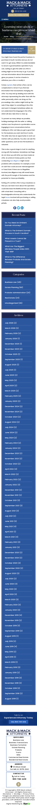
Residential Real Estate (18, 760)
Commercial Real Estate (18, 757)
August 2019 (10, 636)
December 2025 (12, 344)
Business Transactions (18, 743)
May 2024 (9, 437)
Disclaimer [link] (7, 794)
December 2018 (12, 678)
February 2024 (11, 443)
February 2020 (11, 604)
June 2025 (9, 375)
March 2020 (10, 599)
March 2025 (10, 391)
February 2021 (11, 542)
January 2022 (11, 484)
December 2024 (12, 406)
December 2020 (12, 552)
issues (8, 197)
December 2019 (12, 615)
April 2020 (9, 594)
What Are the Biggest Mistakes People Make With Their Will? (17, 249)
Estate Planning (18, 747)
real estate (10, 298)
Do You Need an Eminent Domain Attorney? (16, 224)
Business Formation (18, 745)
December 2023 (12, 453)
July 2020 (9, 578)
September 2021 (12, 505)
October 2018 (11, 688)
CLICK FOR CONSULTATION (18, 15)
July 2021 (9, 516)
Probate (18, 750)
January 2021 (10, 547)
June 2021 (9, 521)
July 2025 (9, 370)
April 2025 (9, 385)
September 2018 (12, 693)
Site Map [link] (17, 794)
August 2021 (10, 511)
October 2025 (11, 354)
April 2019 (9, 657)
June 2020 (9, 584)
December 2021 (12, 490)
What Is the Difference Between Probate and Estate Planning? (18, 259)
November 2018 (11, 683)
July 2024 (9, 427)
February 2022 (11, 479)
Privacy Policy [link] (28, 794)
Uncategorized (11, 303)
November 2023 (12, 458)
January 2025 (11, 401)
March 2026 (10, 328)
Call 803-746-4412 (18, 722)
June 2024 (9, 432)
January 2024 (11, 448)
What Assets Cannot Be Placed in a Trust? (15, 239)
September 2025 (12, 359)
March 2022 (10, 474)
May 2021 (9, 526)
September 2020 (12, 568)
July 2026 (9, 323)
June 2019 (9, 646)
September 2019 (12, 631)
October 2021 (11, 500)
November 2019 (11, 620)
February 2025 (11, 396)
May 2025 (9, 380)
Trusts (18, 752)
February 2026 (11, 333)
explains (10, 85)
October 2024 (11, 417)
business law (17, 51)
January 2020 (11, 610)
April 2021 (9, 531)
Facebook (18, 784)
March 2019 (10, 662)
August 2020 (10, 573)
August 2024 (10, 422)
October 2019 (11, 625)
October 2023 (11, 464)
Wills (18, 755)
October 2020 (11, 563)
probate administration (15, 292)
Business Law (18, 740)
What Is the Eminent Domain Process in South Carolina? (17, 231)
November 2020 (12, 558)
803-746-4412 (19, 779)
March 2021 (10, 537)
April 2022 (9, 469)
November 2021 (11, 495)
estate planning (12, 287)
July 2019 (9, 641)
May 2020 (9, 589)
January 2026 (11, 338)
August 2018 (10, 698)
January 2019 (10, 672)
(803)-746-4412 (20, 11)
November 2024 (12, 411)
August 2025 (10, 364)
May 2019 (9, 651)
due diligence (15, 161)
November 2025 (12, 349)
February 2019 (11, 667)
